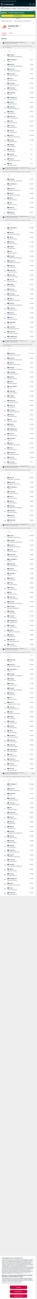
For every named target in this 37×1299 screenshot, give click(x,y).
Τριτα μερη (24, 1273)
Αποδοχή (18, 1287)
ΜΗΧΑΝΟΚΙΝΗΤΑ (7, 21)
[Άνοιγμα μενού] (33, 4)
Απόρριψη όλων (18, 1291)
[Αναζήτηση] (30, 4)
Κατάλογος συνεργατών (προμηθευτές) (11, 1282)
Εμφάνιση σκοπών (18, 1296)
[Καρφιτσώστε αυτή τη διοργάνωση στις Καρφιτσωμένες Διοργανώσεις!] (20, 26)
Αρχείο (11, 33)
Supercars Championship (23, 21)
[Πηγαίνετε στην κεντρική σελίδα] (9, 4)
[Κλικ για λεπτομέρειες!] (18, 55)
